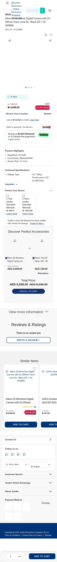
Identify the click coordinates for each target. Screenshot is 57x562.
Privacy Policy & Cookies (32, 535)
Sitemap (48, 535)
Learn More (34, 120)
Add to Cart (42, 556)
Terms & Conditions (12, 535)
